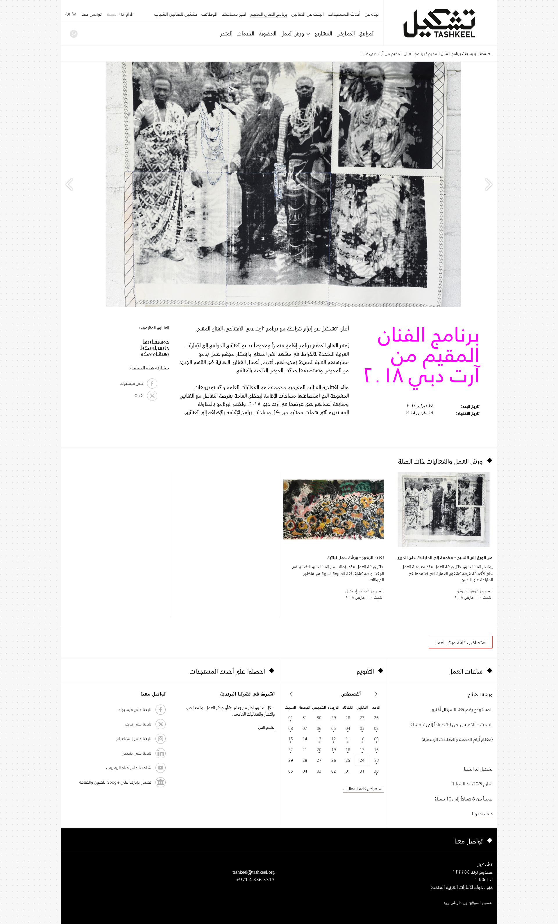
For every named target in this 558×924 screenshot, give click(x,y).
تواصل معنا (91, 14)
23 (376, 760)
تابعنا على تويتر (138, 724)
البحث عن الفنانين (307, 14)
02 (376, 728)
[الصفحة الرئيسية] (440, 23)
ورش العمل (292, 33)
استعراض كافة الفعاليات (363, 788)
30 (376, 771)
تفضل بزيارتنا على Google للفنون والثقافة (115, 782)
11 (348, 739)
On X (141, 395)
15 (290, 739)
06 (319, 728)
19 (333, 749)
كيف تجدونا (482, 813)
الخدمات (245, 33)
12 (333, 739)
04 (348, 728)
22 (290, 749)
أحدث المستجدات (344, 14)
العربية (112, 14)
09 (376, 739)
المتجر (226, 33)
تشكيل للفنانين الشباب (175, 14)
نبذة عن (372, 14)
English (127, 14)
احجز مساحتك (234, 14)
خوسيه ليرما (156, 341)
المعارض (346, 33)
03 (362, 728)
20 (319, 749)
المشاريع (323, 33)
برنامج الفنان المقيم (269, 14)
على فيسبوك (133, 383)
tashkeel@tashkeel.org (254, 872)
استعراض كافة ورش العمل (461, 642)
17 (362, 749)
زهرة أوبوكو (155, 353)
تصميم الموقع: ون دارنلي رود (468, 903)
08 (290, 728)
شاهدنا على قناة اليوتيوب (128, 767)
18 (348, 749)
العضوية (267, 33)
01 (290, 717)
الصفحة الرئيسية (479, 53)
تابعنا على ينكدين (136, 753)
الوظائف (209, 14)
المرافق (366, 33)
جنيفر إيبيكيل (154, 347)
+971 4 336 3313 (255, 879)
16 (376, 749)
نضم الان (266, 727)
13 (319, 739)
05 (333, 728)
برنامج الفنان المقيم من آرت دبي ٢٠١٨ (392, 53)
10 (362, 739)
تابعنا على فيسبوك (134, 709)
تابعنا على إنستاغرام (134, 738)
